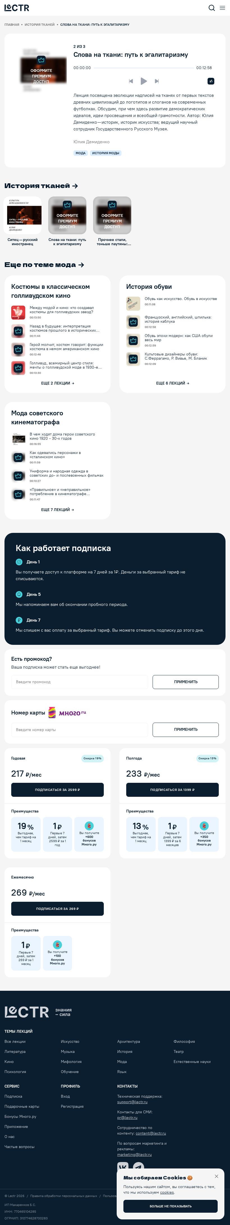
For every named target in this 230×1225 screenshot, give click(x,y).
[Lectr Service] (16, 7)
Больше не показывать (171, 1206)
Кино (9, 1061)
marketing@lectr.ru (134, 1154)
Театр (179, 1051)
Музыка (68, 1051)
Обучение (70, 1071)
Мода (122, 1061)
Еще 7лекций (55, 509)
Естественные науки (192, 1061)
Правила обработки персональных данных (63, 1196)
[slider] (96, 68)
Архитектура (128, 1041)
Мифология (71, 1061)
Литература (15, 1051)
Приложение (16, 1126)
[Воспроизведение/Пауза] (144, 81)
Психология (15, 1071)
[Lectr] (38, 1012)
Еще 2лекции (55, 383)
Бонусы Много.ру (20, 1116)
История (124, 1051)
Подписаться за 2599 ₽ (57, 790)
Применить (185, 682)
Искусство (70, 1041)
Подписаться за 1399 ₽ (172, 790)
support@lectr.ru (132, 1102)
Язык (122, 1071)
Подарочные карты (21, 1106)
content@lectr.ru (151, 1133)
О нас (9, 1136)
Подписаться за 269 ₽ (57, 909)
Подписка (13, 1096)
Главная (11, 25)
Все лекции (15, 1041)
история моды (105, 153)
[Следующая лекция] (157, 81)
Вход (65, 1096)
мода (81, 153)
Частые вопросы (19, 1146)
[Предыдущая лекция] (131, 81)
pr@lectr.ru (127, 1117)
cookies (167, 1192)
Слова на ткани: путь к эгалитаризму (130, 54)
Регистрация (72, 1106)
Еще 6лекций (170, 383)
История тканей (40, 25)
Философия (184, 1041)
